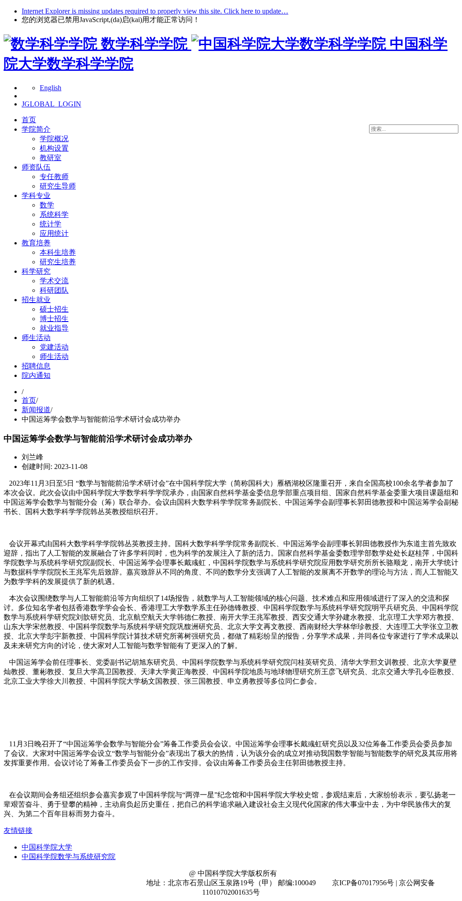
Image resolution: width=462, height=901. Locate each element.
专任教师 (54, 176)
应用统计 (54, 233)
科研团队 (54, 290)
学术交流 (54, 281)
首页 (29, 120)
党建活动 (54, 347)
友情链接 (18, 830)
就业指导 (54, 328)
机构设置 (54, 148)
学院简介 (36, 129)
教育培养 (36, 243)
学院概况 (54, 139)
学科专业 (36, 195)
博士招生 (54, 318)
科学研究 (36, 271)
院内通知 (36, 375)
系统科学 (54, 214)
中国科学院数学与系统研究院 (69, 856)
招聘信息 (36, 366)
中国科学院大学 (47, 847)
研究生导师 (58, 186)
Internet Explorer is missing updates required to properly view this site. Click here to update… (155, 11)
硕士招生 (54, 309)
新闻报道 (36, 410)
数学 (47, 205)
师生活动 (36, 337)
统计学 (50, 224)
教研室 (50, 157)
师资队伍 (36, 167)
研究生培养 (58, 262)
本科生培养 (58, 252)
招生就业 (36, 299)
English (50, 88)
